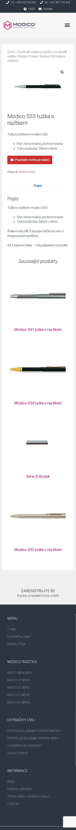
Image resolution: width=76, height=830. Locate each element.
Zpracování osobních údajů (28, 796)
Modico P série (18, 680)
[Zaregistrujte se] (38, 584)
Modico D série (18, 702)
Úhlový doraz (17, 753)
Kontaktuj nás (18, 637)
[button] (67, 25)
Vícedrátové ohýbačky (24, 745)
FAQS (10, 781)
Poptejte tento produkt (32, 160)
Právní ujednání (19, 789)
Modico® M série (20, 673)
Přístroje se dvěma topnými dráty (33, 738)
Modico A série (18, 687)
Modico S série (27, 56)
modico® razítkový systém (35, 52)
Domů (11, 52)
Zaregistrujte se (38, 591)
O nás (11, 629)
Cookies (13, 804)
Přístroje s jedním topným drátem (33, 731)
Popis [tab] (38, 185)
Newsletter (16, 644)
